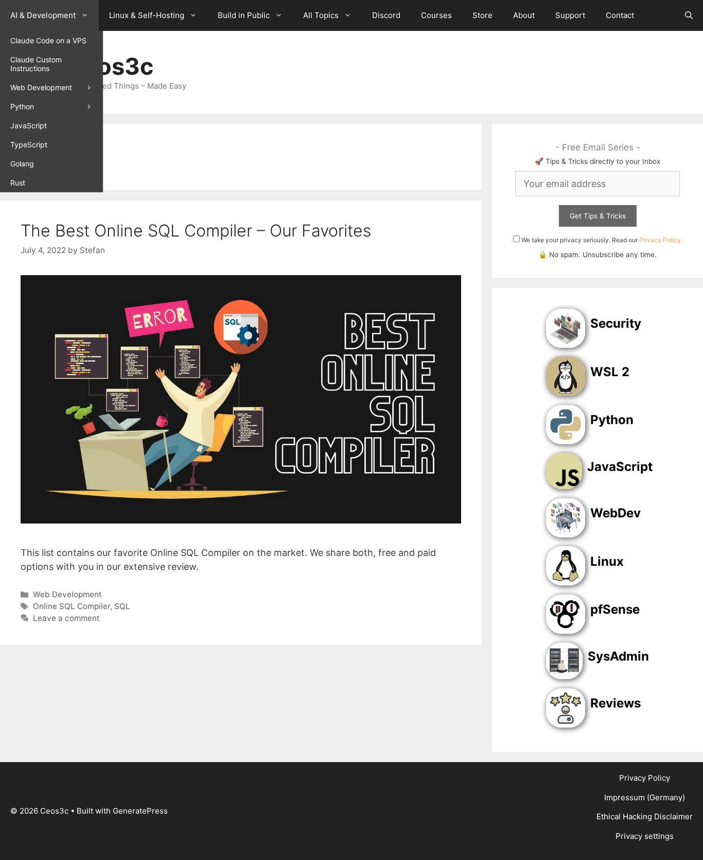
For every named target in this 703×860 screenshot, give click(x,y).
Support (570, 15)
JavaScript (28, 125)
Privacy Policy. (660, 240)
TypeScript (28, 144)
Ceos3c (109, 66)
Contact (620, 15)
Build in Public (244, 15)
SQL (122, 606)
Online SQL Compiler (71, 606)
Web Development (41, 87)
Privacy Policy (644, 778)
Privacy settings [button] (645, 836)
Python (22, 106)
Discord (386, 15)
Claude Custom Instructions (36, 64)
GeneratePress (140, 811)
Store (482, 15)
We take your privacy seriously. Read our (601, 240)
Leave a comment (66, 618)
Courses (436, 15)
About (524, 15)
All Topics (321, 15)
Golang (22, 163)
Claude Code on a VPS (48, 40)
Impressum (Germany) (644, 797)
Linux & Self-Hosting (146, 15)
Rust (17, 182)
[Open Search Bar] (689, 15)
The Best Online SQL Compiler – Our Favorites (196, 231)
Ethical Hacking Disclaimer (644, 816)
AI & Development (43, 15)
